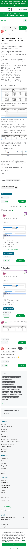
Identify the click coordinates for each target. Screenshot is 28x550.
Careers (3, 492)
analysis (17, 397)
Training (3, 471)
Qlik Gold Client (5, 449)
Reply (22, 201)
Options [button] (25, 20)
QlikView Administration (13, 180)
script (4, 389)
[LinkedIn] (5, 510)
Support (3, 473)
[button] (26, 31)
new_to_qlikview (7, 377)
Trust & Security (5, 485)
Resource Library (5, 458)
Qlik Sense (4, 429)
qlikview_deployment (8, 384)
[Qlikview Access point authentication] (25, 206)
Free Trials (4, 463)
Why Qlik (3, 451)
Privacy (3, 490)
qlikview (19, 387)
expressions (13, 394)
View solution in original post (11, 249)
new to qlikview (17, 377)
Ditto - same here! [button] (6, 194)
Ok (14, 544)
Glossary (3, 468)
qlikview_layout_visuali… (9, 382)
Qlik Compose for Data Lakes (9, 439)
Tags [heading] (4, 373)
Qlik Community (6, 506)
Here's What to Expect (17, 15)
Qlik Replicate (4, 436)
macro (20, 394)
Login (21, 1)
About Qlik (4, 480)
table (19, 392)
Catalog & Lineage (6, 446)
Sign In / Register (22, 9)
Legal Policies (4, 524)
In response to (7, 354)
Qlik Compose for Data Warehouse (11, 441)
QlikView (3, 20)
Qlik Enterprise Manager (7, 444)
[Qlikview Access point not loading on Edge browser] (22, 206)
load (15, 392)
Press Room (4, 482)
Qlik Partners (4, 461)
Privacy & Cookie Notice (8, 527)
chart (8, 389)
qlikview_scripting (7, 379)
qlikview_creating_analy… (9, 387)
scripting (5, 399)
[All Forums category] (3, 414)
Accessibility (4, 487)
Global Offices (5, 497)
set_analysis (6, 394)
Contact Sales (5, 500)
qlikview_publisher (16, 389)
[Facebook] (8, 510)
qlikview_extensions (8, 397)
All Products (4, 424)
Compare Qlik (4, 466)
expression (6, 392)
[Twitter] (2, 510)
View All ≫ (5, 404)
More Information (14, 548)
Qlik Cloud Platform (6, 426)
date (11, 392)
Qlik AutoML (4, 431)
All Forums (9, 414)
